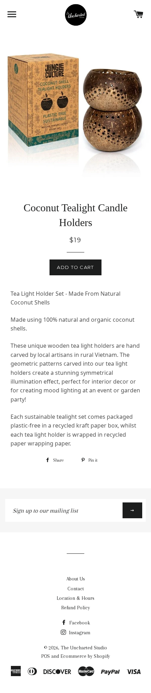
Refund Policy (75, 607)
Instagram (78, 632)
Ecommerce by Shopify (85, 656)
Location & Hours (75, 598)
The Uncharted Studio (84, 647)
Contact (75, 588)
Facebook (79, 622)
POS (45, 656)
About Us (75, 579)
